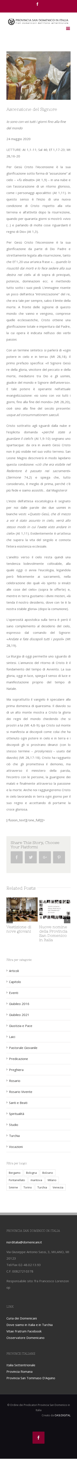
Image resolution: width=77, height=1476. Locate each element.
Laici (12, 1037)
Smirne (13, 1187)
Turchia (14, 1135)
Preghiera (16, 1069)
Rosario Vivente (20, 1091)
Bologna (31, 1173)
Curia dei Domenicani (21, 1318)
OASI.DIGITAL (63, 1415)
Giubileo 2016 (19, 1004)
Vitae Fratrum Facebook (23, 1331)
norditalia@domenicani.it (24, 1242)
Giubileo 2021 (19, 1015)
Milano (52, 1180)
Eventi (13, 993)
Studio (13, 1124)
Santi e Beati (18, 1102)
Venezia (58, 1187)
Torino (28, 1187)
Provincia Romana (19, 1371)
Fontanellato (17, 1180)
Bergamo (15, 1173)
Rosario (14, 1080)
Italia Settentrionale (20, 1365)
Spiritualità (16, 1113)
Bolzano (47, 1173)
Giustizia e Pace (20, 1026)
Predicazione (18, 1059)
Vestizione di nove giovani (18, 929)
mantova (36, 1180)
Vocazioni (16, 1146)
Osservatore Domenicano (25, 1337)
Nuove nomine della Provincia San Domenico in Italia (53, 933)
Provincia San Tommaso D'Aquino (30, 1378)
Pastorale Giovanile (23, 1048)
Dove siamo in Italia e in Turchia (29, 1325)
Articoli (14, 971)
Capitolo (15, 982)
